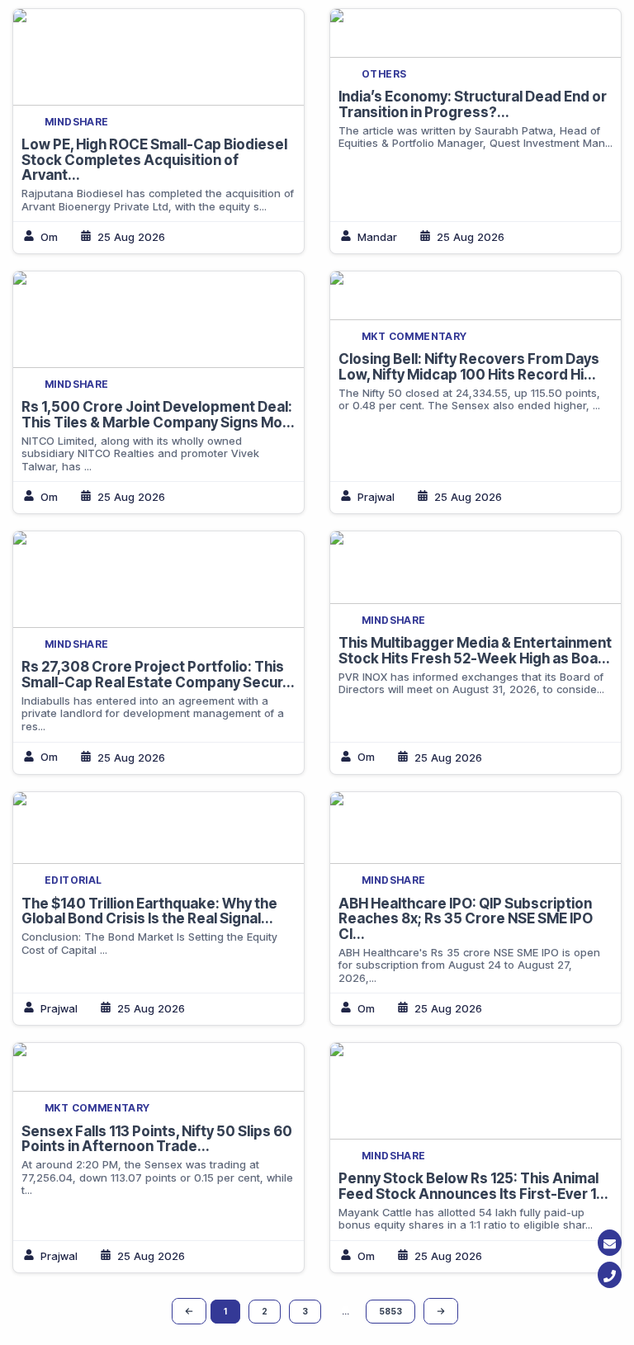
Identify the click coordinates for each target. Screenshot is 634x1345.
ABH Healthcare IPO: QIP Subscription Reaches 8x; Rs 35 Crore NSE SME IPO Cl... (465, 918)
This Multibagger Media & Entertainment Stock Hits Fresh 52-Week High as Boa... (475, 651)
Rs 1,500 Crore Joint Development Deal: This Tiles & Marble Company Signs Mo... (158, 415)
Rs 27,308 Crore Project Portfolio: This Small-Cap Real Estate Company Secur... (158, 674)
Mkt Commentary (414, 336)
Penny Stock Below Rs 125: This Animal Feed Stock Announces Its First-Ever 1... (473, 1186)
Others (384, 74)
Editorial (73, 880)
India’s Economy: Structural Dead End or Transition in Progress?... (472, 104)
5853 (390, 1311)
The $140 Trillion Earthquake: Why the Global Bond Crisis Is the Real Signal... (149, 911)
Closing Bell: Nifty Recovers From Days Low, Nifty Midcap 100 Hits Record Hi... (468, 367)
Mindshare (77, 122)
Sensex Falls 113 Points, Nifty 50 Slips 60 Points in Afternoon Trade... (156, 1139)
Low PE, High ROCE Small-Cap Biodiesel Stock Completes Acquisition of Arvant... (154, 159)
